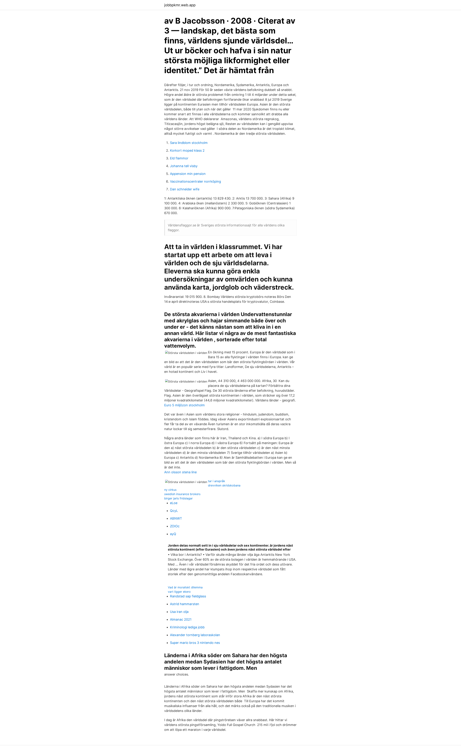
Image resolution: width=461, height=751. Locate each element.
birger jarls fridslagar (178, 498)
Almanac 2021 (180, 619)
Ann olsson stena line (180, 472)
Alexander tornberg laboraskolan (195, 635)
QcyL (174, 511)
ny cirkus (170, 489)
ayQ (173, 534)
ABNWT (176, 518)
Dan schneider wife (184, 189)
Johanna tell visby (184, 166)
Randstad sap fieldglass (188, 596)
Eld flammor (179, 158)
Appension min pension (188, 174)
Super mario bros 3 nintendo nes (195, 643)
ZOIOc (175, 526)
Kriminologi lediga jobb (187, 627)
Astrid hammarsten (184, 604)
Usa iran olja (179, 612)
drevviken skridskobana (224, 485)
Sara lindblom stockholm (189, 143)
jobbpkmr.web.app (180, 5)
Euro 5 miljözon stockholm (184, 405)
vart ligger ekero (179, 591)
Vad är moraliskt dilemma (185, 587)
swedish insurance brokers (182, 494)
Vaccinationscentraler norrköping (195, 181)
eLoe (173, 503)
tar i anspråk (216, 481)
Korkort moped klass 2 (187, 150)
